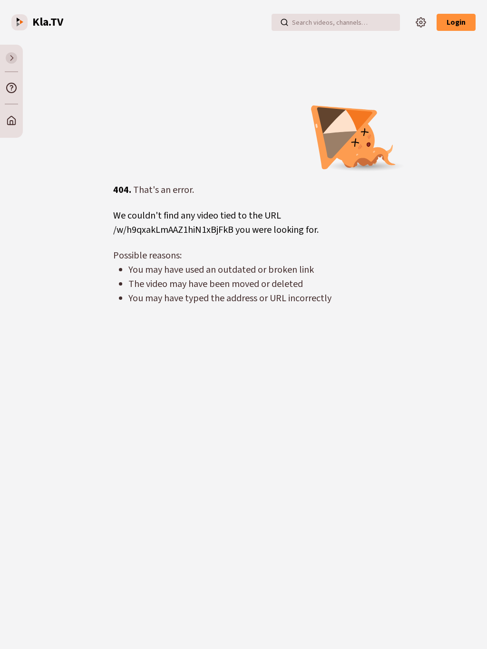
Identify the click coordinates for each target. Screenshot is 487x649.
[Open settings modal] (421, 22)
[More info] (11, 88)
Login (456, 22)
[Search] (284, 22)
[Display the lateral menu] (11, 58)
